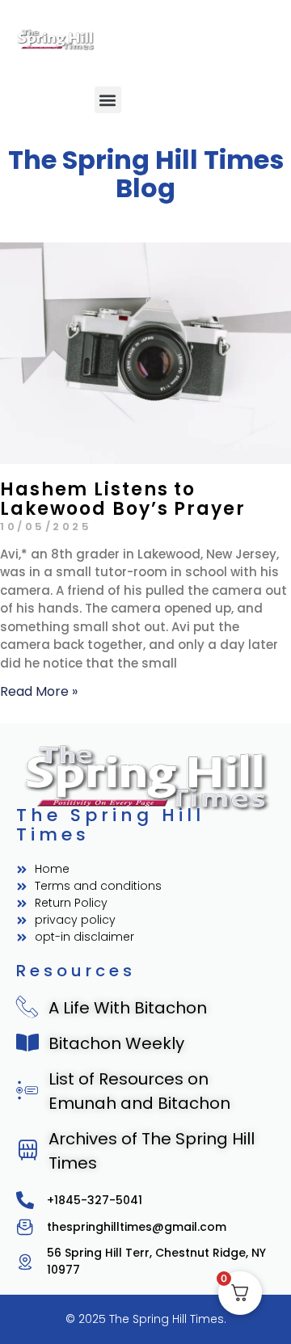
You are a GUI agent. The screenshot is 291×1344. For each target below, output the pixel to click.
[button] (108, 99)
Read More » (39, 691)
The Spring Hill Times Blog (146, 173)
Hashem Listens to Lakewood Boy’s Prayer (123, 499)
